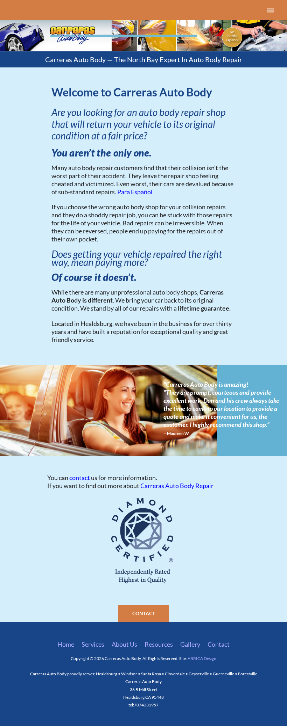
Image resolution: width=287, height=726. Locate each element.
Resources (159, 644)
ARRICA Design (202, 658)
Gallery (190, 644)
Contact (219, 644)
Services (93, 644)
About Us (124, 644)
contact (79, 477)
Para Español (135, 192)
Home (65, 644)
